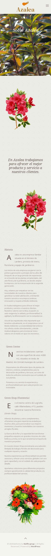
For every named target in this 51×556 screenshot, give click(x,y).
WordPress (35, 546)
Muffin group (29, 544)
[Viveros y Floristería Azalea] (25, 6)
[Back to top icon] (25, 538)
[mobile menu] (47, 5)
